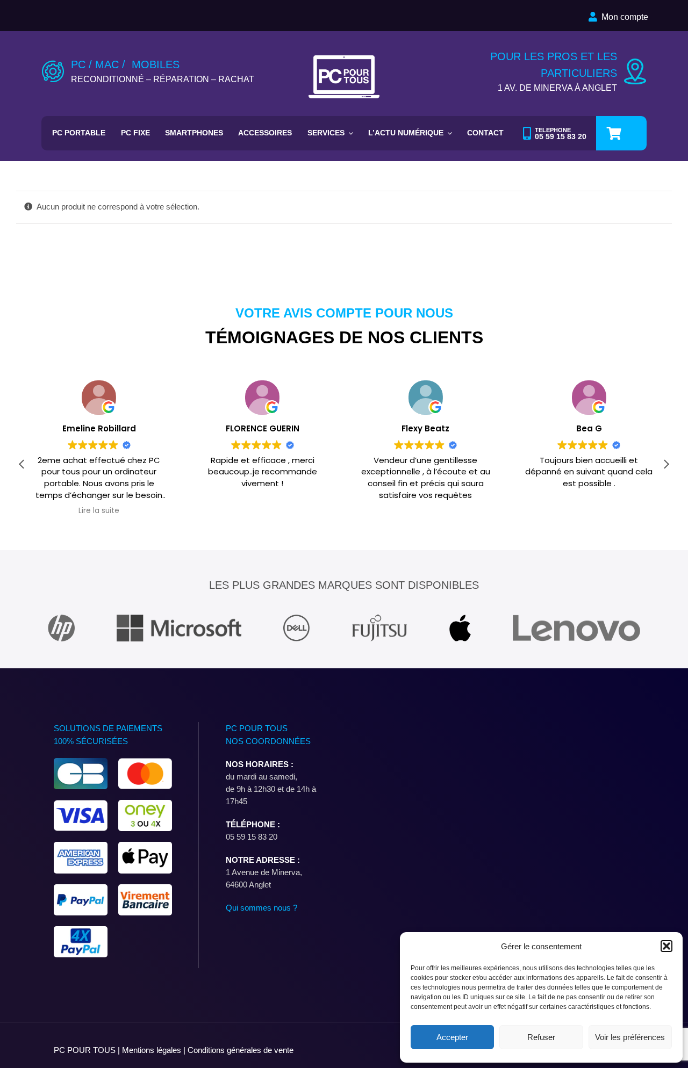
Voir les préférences (630, 1037)
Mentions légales (152, 1050)
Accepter (452, 1037)
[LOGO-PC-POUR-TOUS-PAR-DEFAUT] (344, 59)
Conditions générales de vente (240, 1050)
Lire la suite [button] (98, 511)
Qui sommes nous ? (261, 907)
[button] (666, 946)
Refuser (541, 1037)
